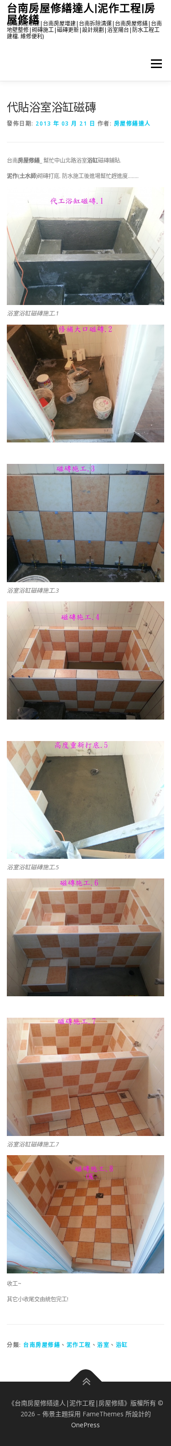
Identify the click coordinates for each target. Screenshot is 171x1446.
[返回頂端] (85, 1382)
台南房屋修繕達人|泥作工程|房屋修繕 (81, 13)
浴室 (103, 1345)
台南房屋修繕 (41, 1345)
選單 (153, 64)
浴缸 (122, 1345)
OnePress (85, 1424)
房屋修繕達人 (132, 123)
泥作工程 (79, 1345)
